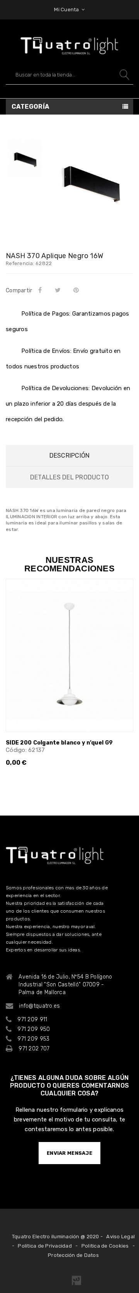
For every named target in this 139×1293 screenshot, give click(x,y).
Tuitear (59, 290)
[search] (123, 74)
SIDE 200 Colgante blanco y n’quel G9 (59, 742)
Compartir (41, 290)
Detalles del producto (69, 477)
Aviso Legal (120, 1236)
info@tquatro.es (39, 1006)
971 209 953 (33, 1039)
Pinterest (78, 290)
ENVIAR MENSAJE (69, 1153)
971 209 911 (32, 1019)
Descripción (69, 455)
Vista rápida (122, 597)
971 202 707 (34, 1048)
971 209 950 (33, 1029)
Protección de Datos (73, 1255)
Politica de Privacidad (45, 1246)
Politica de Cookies (105, 1246)
